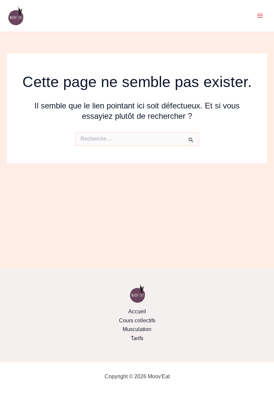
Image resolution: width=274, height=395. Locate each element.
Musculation (137, 329)
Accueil (137, 311)
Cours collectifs (137, 320)
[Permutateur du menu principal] (260, 15)
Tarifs (137, 338)
